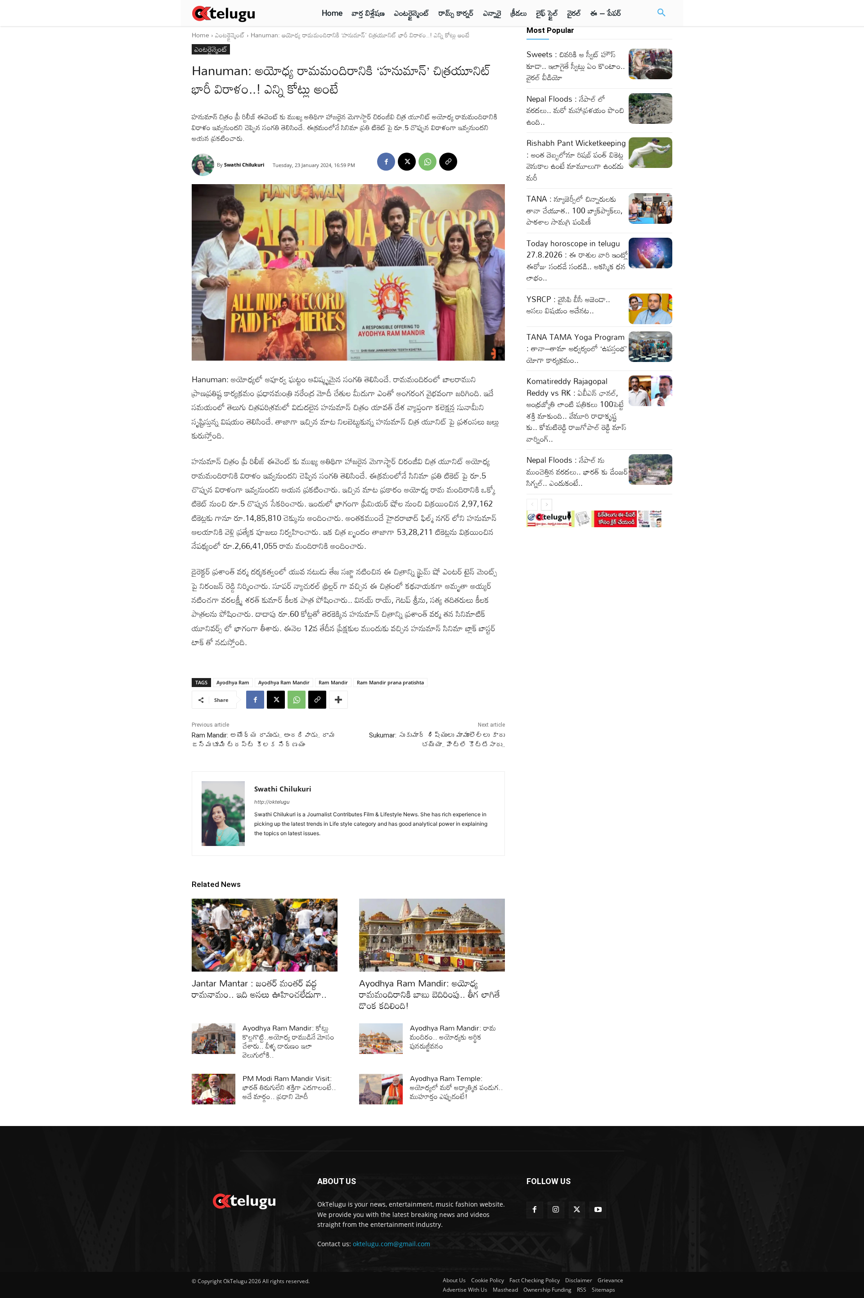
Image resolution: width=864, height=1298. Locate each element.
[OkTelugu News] (244, 1200)
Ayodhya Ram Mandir (284, 682)
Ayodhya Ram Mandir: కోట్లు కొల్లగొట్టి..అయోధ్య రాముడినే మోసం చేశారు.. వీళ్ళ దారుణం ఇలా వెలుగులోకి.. (288, 1041)
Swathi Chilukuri (244, 164)
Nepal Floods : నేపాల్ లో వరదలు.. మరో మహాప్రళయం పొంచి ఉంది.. (575, 110)
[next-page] (546, 505)
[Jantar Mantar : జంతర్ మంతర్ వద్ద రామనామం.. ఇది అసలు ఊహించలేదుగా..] (265, 935)
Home (200, 35)
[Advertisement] (152, 167)
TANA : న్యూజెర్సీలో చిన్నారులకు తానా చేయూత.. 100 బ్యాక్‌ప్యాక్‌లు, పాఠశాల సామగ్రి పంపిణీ (574, 210)
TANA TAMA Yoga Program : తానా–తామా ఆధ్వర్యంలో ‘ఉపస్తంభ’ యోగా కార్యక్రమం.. (576, 348)
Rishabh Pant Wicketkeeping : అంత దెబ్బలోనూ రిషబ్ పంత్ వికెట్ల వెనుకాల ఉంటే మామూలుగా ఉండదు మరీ (576, 160)
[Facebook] (386, 162)
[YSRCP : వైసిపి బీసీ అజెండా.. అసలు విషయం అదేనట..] (650, 309)
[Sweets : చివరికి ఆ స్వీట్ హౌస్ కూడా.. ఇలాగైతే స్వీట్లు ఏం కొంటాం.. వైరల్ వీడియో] (650, 64)
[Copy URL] (448, 162)
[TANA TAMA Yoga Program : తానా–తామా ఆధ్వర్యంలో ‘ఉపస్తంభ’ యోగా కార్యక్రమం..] (650, 346)
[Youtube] (598, 1210)
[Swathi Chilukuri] (204, 165)
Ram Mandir (333, 682)
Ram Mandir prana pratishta (390, 682)
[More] (338, 700)
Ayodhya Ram (232, 682)
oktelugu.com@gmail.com (391, 1243)
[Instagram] (556, 1210)
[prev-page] (532, 505)
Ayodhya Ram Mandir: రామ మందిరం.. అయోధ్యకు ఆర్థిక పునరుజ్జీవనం (453, 1037)
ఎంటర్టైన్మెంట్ (230, 35)
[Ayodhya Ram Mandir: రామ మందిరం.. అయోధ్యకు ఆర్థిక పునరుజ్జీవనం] (381, 1038)
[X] (407, 162)
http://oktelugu (271, 802)
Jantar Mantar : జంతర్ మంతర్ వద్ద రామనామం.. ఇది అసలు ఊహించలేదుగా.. (259, 988)
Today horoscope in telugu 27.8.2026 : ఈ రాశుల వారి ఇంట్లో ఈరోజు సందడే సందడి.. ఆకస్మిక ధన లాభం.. (577, 260)
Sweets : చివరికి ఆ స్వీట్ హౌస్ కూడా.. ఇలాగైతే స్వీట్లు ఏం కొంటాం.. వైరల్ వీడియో (575, 66)
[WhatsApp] (427, 162)
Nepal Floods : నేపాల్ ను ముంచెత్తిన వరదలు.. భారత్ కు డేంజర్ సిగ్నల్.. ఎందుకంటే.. (577, 471)
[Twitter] (577, 1210)
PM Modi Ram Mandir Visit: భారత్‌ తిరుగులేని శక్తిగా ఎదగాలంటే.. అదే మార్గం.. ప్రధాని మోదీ (289, 1087)
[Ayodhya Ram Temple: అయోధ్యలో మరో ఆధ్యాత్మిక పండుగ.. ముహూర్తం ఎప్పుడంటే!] (381, 1089)
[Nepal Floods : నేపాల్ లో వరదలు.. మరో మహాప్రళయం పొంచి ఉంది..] (650, 108)
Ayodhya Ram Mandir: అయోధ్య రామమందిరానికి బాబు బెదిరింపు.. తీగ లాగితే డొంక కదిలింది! (429, 994)
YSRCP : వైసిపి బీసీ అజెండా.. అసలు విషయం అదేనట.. (568, 305)
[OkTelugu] (244, 13)
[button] (661, 13)
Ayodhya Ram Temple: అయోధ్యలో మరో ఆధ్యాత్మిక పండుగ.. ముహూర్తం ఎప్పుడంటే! (456, 1087)
